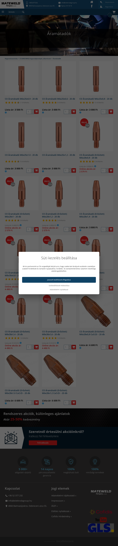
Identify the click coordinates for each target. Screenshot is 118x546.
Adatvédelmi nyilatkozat (59, 289)
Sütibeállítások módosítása (59, 285)
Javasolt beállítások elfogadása (59, 280)
